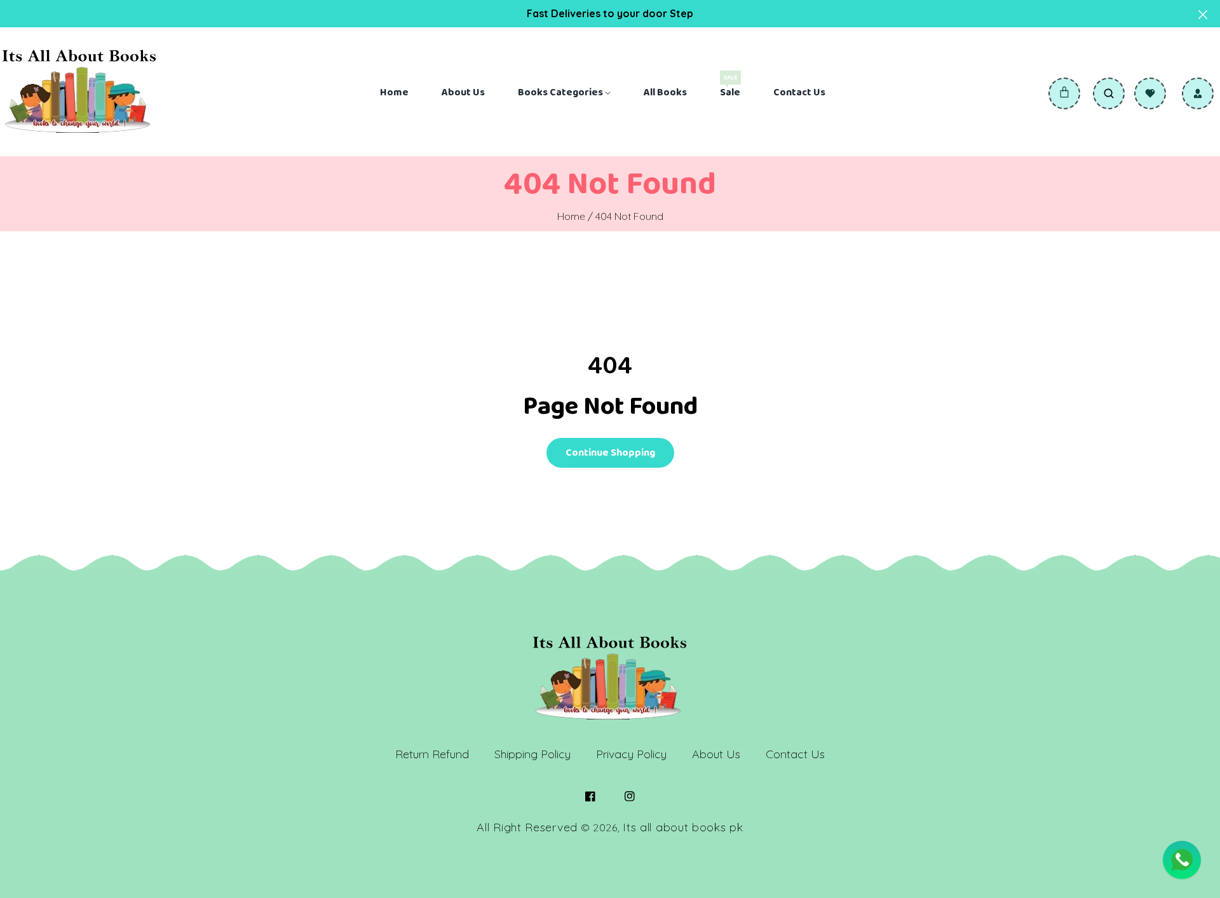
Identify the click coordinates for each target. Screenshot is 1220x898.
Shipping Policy (532, 754)
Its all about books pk (683, 827)
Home (571, 216)
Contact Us (795, 754)
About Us (716, 754)
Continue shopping (610, 453)
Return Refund (432, 754)
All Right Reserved (527, 827)
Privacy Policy (631, 754)
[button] (1064, 93)
